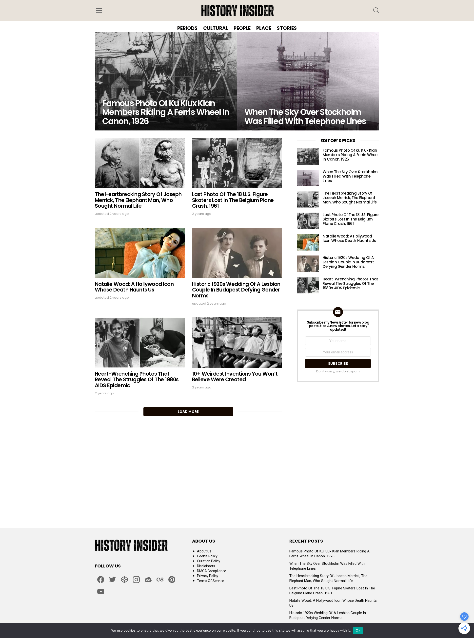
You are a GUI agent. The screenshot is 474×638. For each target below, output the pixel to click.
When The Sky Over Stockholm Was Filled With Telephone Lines (350, 176)
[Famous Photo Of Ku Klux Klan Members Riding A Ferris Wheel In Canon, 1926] (166, 81)
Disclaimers (206, 566)
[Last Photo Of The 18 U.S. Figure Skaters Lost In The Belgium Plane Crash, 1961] (237, 163)
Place (263, 28)
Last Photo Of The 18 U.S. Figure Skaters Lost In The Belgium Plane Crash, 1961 (233, 200)
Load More (188, 411)
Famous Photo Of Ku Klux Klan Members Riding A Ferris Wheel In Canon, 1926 (350, 155)
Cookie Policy (207, 556)
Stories (287, 28)
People (242, 28)
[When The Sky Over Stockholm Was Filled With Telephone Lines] (308, 81)
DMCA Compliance (211, 571)
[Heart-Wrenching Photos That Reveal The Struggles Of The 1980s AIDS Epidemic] (140, 342)
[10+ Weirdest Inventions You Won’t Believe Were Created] (237, 342)
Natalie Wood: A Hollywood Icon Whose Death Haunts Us (134, 286)
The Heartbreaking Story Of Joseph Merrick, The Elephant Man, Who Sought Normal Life (138, 200)
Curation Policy (208, 561)
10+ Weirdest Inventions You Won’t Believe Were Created (235, 376)
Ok (358, 630)
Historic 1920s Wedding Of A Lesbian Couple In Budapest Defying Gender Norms (236, 289)
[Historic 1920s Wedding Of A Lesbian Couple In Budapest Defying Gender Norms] (237, 253)
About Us (204, 551)
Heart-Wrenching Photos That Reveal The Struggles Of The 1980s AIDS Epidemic (137, 379)
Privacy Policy (207, 576)
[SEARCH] (376, 10)
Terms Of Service (210, 581)
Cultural (215, 28)
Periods (187, 28)
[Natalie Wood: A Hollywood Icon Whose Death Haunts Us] (140, 253)
